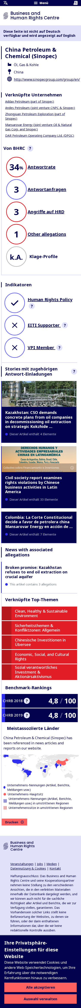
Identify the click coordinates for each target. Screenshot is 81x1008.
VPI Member (41, 347)
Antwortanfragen (47, 189)
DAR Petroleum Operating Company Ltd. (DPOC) (39, 135)
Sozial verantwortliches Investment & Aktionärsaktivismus (36, 672)
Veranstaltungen (21, 864)
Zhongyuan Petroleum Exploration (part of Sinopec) (35, 116)
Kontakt (55, 868)
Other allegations (47, 234)
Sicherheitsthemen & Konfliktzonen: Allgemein (37, 628)
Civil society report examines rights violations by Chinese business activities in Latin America (33, 484)
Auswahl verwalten (40, 999)
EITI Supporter (44, 325)
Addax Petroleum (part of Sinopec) (29, 101)
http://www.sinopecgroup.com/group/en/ (47, 79)
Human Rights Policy (50, 299)
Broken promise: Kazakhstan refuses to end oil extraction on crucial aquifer (36, 572)
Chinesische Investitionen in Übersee (40, 642)
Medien (51, 864)
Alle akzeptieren (40, 987)
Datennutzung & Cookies (28, 868)
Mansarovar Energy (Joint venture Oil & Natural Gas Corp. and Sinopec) (38, 127)
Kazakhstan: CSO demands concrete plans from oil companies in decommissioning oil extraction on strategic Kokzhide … (39, 419)
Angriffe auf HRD (46, 212)
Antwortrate (42, 167)
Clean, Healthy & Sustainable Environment (41, 613)
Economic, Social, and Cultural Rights (42, 657)
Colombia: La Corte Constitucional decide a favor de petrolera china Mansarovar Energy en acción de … (39, 522)
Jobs (40, 864)
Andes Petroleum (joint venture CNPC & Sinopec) (40, 108)
